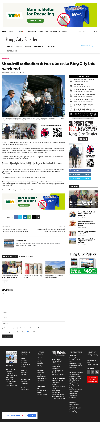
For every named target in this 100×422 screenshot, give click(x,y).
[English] (20, 32)
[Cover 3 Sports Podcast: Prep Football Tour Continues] (72, 214)
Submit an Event (41, 378)
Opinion (23, 366)
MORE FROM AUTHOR (26, 256)
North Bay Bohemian (75, 366)
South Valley (73, 412)
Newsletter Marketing (58, 398)
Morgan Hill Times (74, 384)
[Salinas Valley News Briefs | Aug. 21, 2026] (33, 267)
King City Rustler (74, 380)
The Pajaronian (74, 392)
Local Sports (25, 389)
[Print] (38, 217)
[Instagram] (97, 32)
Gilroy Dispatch (74, 374)
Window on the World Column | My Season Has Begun (86, 223)
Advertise (24, 354)
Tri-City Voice (73, 395)
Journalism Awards (92, 356)
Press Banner (73, 386)
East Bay (72, 410)
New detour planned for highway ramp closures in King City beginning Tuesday (15, 230)
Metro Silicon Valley (75, 364)
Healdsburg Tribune (75, 376)
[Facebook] (94, 32)
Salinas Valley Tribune (76, 390)
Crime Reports (25, 364)
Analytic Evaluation (58, 396)
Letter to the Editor (11, 375)
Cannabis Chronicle (75, 408)
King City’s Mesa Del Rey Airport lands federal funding (86, 240)
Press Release (10, 377)
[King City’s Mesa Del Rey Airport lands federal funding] (55, 267)
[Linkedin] (25, 217)
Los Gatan (72, 382)
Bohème (71, 406)
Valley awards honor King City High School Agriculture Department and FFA (51, 230)
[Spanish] (22, 32)
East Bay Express (74, 358)
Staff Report (5, 72)
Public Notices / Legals (57, 361)
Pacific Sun (72, 367)
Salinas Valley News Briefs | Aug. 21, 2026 (87, 232)
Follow (87, 174)
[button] (87, 46)
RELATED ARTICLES (9, 256)
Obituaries (40, 354)
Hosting (54, 384)
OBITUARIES (40, 352)
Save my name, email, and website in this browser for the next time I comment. (29, 328)
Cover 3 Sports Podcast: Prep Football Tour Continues (86, 213)
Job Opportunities (92, 354)
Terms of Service (11, 381)
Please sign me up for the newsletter (14, 332)
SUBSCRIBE (9, 365)
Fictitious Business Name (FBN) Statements (57, 366)
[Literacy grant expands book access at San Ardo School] (12, 267)
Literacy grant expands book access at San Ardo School (83, 203)
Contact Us (9, 373)
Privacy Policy (10, 379)
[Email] (34, 217)
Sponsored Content (58, 394)
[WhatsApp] (29, 217)
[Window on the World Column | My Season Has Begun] (72, 223)
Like (88, 170)
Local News (5, 58)
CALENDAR (40, 370)
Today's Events (41, 376)
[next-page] (6, 281)
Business (24, 362)
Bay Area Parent (74, 404)
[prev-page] (3, 281)
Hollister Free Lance (75, 378)
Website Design (56, 382)
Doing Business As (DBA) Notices (57, 371)
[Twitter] (20, 217)
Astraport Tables (42, 394)
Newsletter (9, 371)
